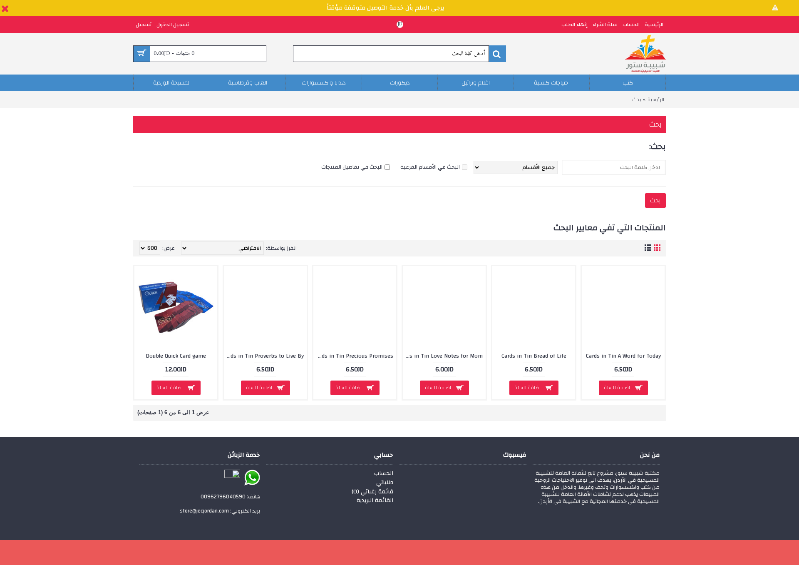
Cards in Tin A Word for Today (623, 356)
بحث (636, 99)
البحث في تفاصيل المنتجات (351, 167)
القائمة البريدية (375, 501)
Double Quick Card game (176, 356)
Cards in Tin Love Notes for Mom (443, 356)
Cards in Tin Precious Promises (353, 356)
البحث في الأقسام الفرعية (430, 167)
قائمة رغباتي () (372, 492)
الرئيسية (656, 99)
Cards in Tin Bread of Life (533, 356)
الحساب (383, 474)
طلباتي (384, 483)
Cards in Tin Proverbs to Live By (264, 356)
